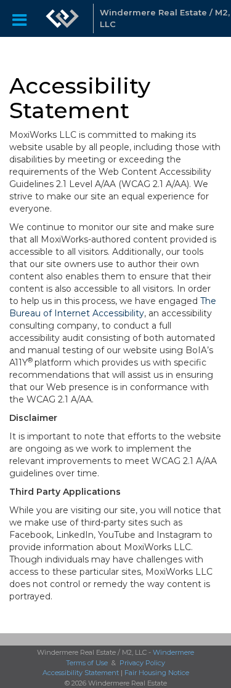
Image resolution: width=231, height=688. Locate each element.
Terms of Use (87, 662)
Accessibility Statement (81, 672)
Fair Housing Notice (156, 672)
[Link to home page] (62, 18)
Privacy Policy (142, 662)
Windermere (173, 652)
